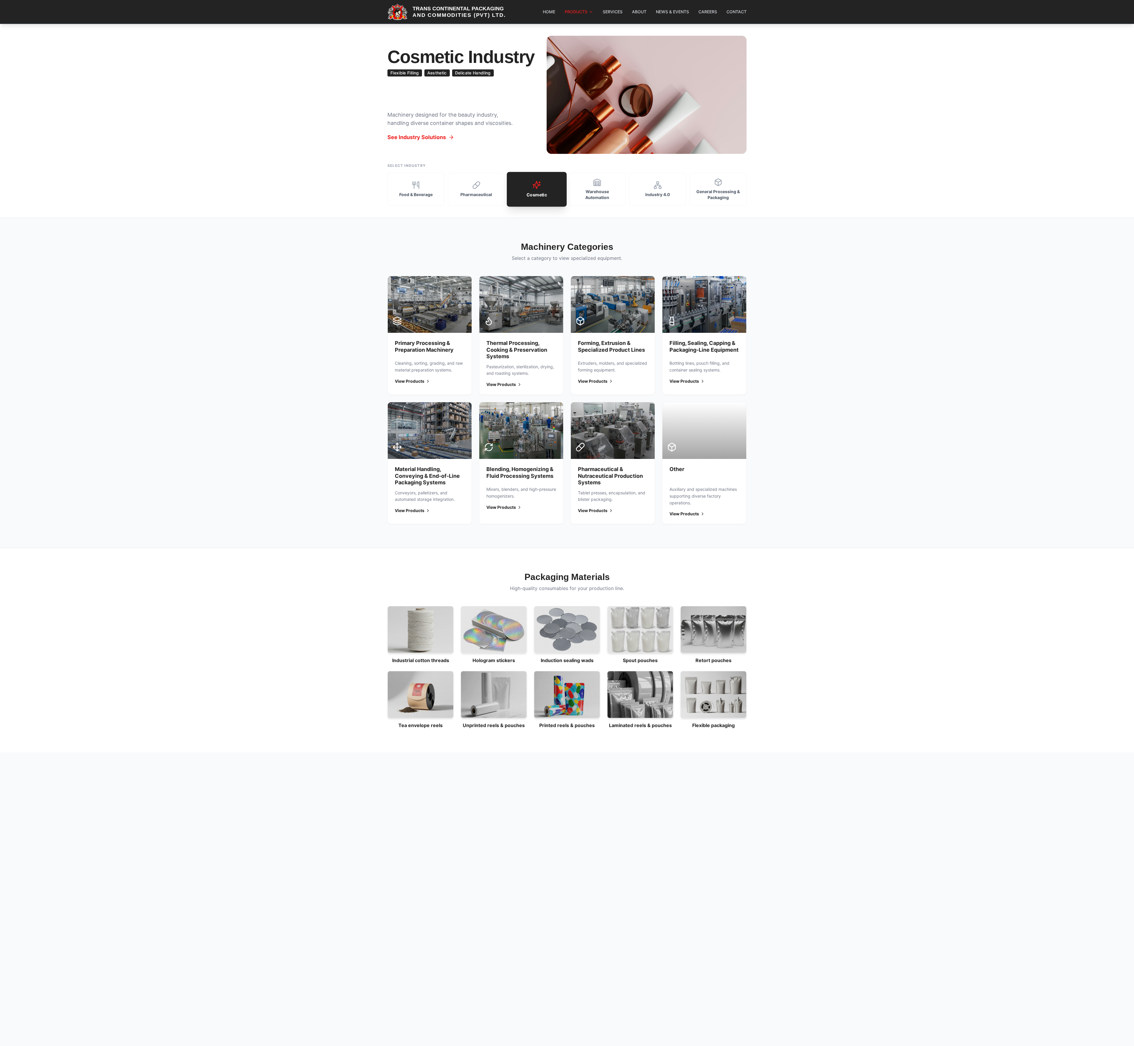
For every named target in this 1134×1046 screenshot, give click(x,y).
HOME (549, 11)
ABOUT (639, 11)
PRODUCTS (576, 11)
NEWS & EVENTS (672, 11)
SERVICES (613, 11)
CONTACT (736, 11)
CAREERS (707, 11)
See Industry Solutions (416, 137)
